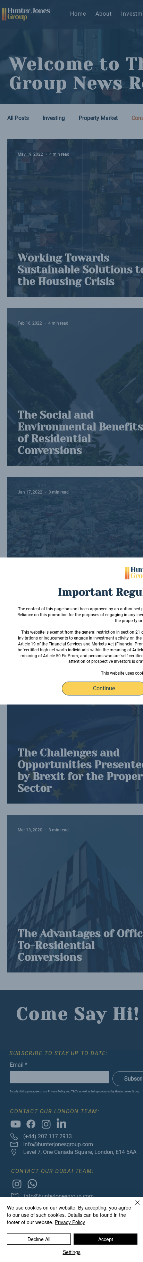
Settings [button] (72, 1251)
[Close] (133, 1206)
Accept (105, 1239)
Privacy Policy (70, 1222)
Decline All (38, 1239)
